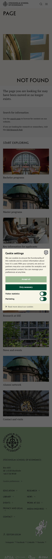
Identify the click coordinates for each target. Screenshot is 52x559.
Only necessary (26, 287)
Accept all (26, 279)
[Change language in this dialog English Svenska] (46, 253)
